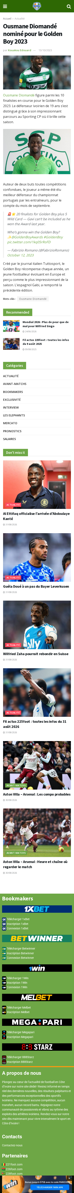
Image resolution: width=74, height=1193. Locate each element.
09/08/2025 (30, 349)
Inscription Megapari (19, 1037)
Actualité (20, 18)
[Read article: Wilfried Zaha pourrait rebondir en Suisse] (37, 625)
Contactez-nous (12, 1145)
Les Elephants (14, 415)
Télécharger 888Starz (20, 1057)
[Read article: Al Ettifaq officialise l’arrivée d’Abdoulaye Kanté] (37, 484)
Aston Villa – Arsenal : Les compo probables (37, 794)
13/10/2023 (45, 50)
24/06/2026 (30, 331)
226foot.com (14, 1169)
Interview (11, 407)
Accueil (7, 18)
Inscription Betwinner (20, 953)
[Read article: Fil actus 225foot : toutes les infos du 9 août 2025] (11, 344)
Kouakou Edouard (19, 50)
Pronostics (12, 431)
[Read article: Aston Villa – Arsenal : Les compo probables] (37, 765)
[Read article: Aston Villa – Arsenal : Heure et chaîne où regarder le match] (37, 832)
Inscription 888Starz (19, 1061)
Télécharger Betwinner (20, 948)
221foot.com (14, 1164)
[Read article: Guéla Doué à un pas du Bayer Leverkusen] (37, 557)
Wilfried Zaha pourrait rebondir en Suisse (35, 653)
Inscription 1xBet (17, 923)
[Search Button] (69, 6)
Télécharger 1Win (17, 978)
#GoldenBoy (53, 237)
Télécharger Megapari (20, 1032)
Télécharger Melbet (18, 1007)
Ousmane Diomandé (19, 95)
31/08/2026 (11, 524)
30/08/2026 (11, 800)
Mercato (10, 423)
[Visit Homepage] (37, 6)
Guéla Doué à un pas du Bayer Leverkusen (36, 586)
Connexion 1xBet (17, 928)
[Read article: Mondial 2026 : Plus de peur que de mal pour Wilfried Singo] (11, 326)
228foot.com (14, 1173)
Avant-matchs (14, 384)
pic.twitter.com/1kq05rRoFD (29, 242)
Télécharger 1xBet (18, 919)
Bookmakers (13, 392)
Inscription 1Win (16, 982)
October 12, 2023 (20, 255)
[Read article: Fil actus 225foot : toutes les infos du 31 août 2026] (37, 692)
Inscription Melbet (18, 1012)
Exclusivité (12, 400)
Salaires (9, 439)
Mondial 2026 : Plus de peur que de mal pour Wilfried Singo (46, 324)
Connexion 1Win (16, 987)
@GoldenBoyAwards (27, 237)
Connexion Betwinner (20, 957)
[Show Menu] (5, 6)
